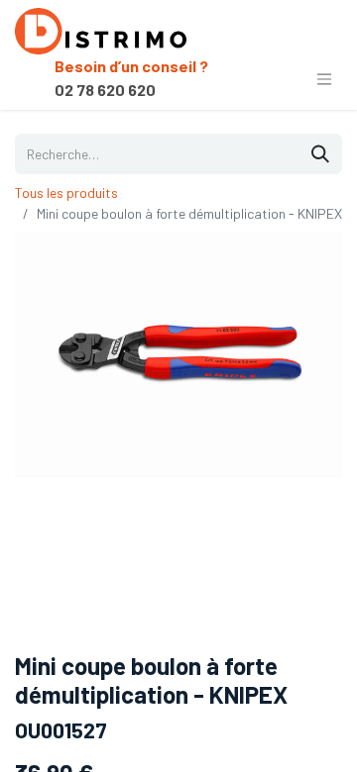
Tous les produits (66, 192)
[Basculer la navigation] (324, 78)
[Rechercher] (320, 154)
